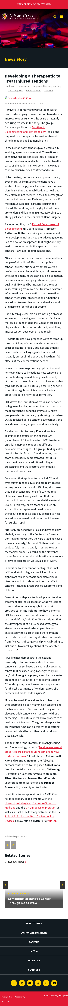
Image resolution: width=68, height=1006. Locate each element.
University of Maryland (34, 4)
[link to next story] (13, 845)
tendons (9, 86)
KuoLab (52, 821)
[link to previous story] (7, 845)
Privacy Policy (6, 997)
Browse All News (15, 861)
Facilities (34, 960)
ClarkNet (34, 969)
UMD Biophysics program (41, 807)
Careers (34, 941)
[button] (5, 885)
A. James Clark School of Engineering (20, 12)
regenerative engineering (47, 86)
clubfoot (48, 90)
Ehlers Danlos (33, 90)
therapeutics (24, 86)
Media (34, 951)
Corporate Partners (34, 932)
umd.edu (5, 1001)
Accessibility (20, 997)
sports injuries (15, 90)
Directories (34, 923)
